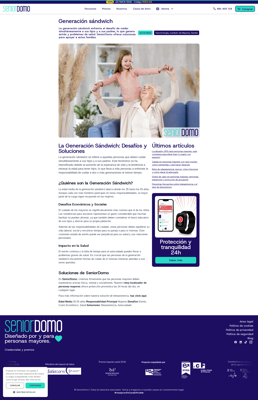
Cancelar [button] (15, 385)
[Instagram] (250, 342)
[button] (165, 8)
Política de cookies (241, 325)
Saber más (175, 260)
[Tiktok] (245, 342)
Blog (250, 338)
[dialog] (25, 382)
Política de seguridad (239, 334)
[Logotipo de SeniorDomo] (16, 9)
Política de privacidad (239, 329)
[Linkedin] (240, 342)
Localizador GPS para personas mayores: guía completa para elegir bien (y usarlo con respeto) (174, 154)
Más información (33, 379)
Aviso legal (246, 321)
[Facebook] (235, 342)
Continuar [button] (35, 385)
